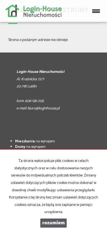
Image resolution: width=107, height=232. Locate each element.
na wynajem (35, 141)
